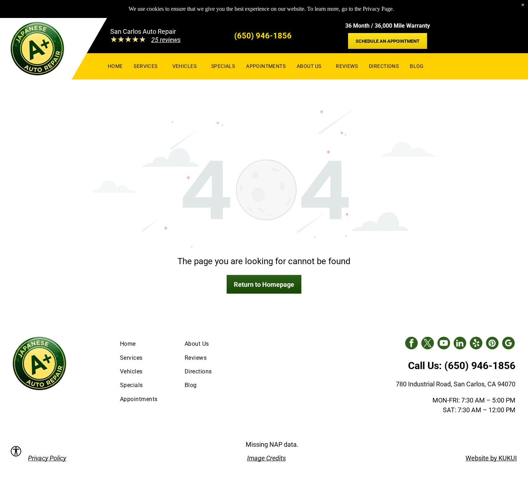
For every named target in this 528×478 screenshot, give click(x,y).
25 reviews (166, 39)
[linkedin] (460, 344)
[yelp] (476, 344)
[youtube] (443, 344)
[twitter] (427, 344)
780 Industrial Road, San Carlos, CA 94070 (455, 384)
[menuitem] (115, 65)
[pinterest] (492, 344)
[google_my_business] (508, 344)
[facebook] (411, 344)
